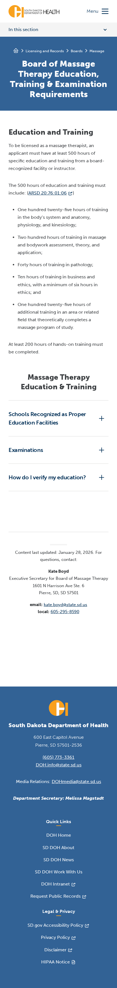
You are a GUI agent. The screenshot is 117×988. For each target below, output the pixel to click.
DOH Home (58, 835)
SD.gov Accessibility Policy (55, 925)
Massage (96, 51)
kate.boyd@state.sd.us (65, 604)
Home (16, 50)
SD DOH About (58, 847)
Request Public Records (55, 896)
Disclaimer (55, 949)
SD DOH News (58, 859)
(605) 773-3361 (58, 757)
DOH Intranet (55, 884)
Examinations (26, 450)
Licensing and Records (45, 51)
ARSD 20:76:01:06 (47, 193)
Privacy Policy (55, 937)
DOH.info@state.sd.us (59, 765)
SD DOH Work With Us (58, 872)
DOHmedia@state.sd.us (76, 781)
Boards (77, 51)
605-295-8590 (65, 611)
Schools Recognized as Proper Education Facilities (47, 418)
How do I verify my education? (47, 477)
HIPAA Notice (55, 962)
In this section (23, 29)
